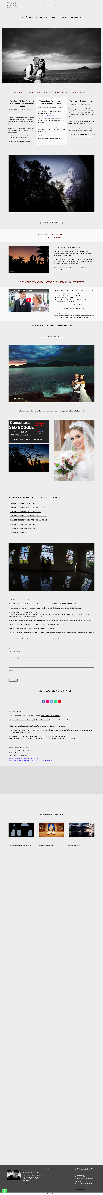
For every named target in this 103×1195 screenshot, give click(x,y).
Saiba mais (28, 1183)
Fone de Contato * (13, 656)
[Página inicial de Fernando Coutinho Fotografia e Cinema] (15, 5)
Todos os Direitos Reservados (50, 716)
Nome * (10, 648)
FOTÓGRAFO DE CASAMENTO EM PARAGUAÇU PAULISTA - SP (52, 17)
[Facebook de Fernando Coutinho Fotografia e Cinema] (77, 1183)
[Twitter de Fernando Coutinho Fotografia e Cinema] (75, 1183)
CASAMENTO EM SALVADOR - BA (22, 524)
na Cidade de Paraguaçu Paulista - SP (47, 115)
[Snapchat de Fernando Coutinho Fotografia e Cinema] (89, 1183)
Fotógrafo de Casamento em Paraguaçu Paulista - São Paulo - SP (29, 720)
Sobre (60, 5)
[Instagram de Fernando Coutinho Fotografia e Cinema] (79, 1183)
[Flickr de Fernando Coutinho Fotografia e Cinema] (81, 1183)
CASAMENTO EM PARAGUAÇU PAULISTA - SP (27, 507)
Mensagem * (11, 670)
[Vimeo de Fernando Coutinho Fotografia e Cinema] (85, 1183)
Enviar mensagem (80, 1175)
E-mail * (11, 663)
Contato (80, 1188)
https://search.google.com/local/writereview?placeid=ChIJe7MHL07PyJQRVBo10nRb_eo (30, 760)
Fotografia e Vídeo (46, 5)
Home (37, 5)
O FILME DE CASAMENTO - (32, 282)
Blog (55, 5)
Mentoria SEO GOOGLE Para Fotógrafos (74, 5)
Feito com (51, 1193)
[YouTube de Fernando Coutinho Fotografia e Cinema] (87, 1183)
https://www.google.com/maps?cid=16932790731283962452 (23, 758)
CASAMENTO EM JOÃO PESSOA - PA (23, 532)
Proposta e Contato (91, 5)
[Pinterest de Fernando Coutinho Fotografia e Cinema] (83, 1183)
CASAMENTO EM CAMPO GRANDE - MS (24, 528)
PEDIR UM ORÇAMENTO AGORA (51, 222)
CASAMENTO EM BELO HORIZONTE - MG (25, 512)
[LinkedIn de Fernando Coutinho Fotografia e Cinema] (91, 1183)
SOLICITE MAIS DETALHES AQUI (51, 336)
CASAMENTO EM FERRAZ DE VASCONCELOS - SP (28, 516)
